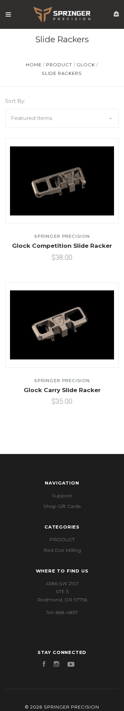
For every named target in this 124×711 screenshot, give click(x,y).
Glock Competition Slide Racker (62, 245)
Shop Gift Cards (62, 506)
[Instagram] (56, 665)
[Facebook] (44, 665)
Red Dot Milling (62, 550)
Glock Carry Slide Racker (62, 390)
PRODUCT (62, 539)
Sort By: (15, 101)
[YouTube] (71, 665)
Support (62, 495)
